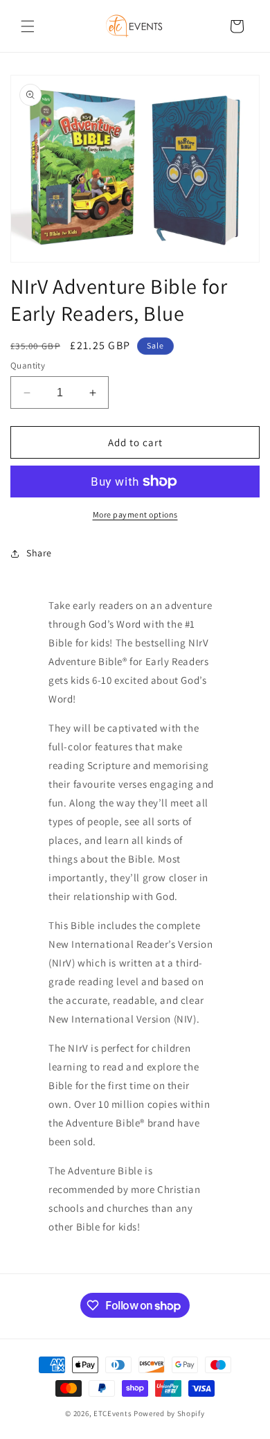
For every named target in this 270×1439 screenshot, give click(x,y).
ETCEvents (112, 1413)
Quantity (27, 365)
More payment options (135, 514)
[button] (27, 26)
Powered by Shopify (169, 1413)
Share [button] (39, 553)
